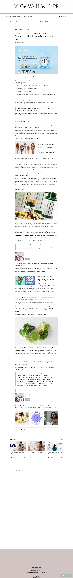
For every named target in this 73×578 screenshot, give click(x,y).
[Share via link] (24, 429)
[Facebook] (59, 16)
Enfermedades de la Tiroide (29, 21)
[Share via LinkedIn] (21, 429)
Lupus (51, 21)
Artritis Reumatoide (18, 21)
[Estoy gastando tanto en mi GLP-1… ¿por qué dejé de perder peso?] (18, 446)
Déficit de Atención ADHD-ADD (42, 21)
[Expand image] (22, 418)
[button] (61, 21)
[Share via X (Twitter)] (18, 429)
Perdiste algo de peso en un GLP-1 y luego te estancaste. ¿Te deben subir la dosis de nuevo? (55, 453)
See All (62, 439)
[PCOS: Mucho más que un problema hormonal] (36, 446)
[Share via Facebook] (15, 429)
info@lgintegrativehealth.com (39, 16)
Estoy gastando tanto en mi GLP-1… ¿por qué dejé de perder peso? (17, 453)
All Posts (11, 21)
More (56, 21)
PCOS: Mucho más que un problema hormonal (36, 453)
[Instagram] (61, 16)
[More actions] (57, 29)
